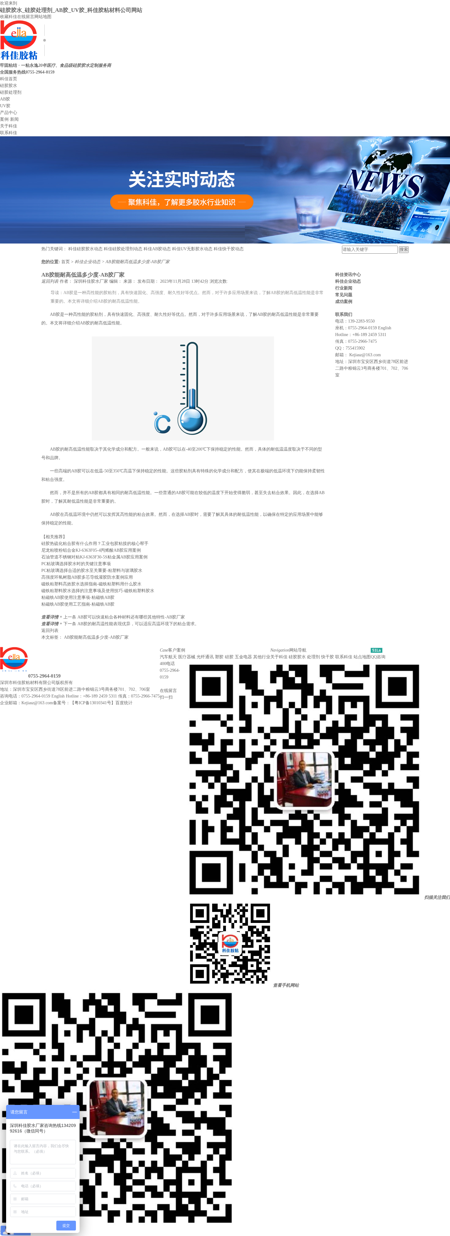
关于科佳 (8, 126)
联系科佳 (8, 132)
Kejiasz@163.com (365, 355)
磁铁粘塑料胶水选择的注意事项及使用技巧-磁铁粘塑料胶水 (97, 590)
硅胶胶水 (8, 85)
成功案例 (343, 301)
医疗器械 (186, 657)
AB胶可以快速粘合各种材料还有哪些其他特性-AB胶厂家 (131, 617)
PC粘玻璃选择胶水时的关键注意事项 (76, 563)
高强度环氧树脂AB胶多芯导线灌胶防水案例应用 (87, 577)
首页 (66, 261)
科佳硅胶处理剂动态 (123, 249)
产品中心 (8, 112)
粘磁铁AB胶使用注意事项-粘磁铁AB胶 (77, 597)
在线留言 (25, 16)
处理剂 (313, 657)
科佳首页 (8, 79)
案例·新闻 (9, 119)
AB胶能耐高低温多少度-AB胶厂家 (138, 261)
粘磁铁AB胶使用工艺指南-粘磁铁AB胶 (77, 604)
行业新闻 (343, 288)
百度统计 (124, 703)
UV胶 (5, 106)
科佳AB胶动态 (157, 249)
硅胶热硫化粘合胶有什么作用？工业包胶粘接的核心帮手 (94, 543)
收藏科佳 (8, 16)
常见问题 (343, 295)
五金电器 (243, 657)
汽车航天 (168, 657)
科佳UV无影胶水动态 (192, 249)
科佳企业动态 (88, 261)
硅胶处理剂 (10, 92)
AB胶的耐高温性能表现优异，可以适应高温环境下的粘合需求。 (138, 624)
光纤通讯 (205, 657)
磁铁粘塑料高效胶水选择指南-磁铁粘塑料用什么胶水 (91, 584)
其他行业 (261, 657)
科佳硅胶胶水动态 (85, 249)
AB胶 (5, 99)
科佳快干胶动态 (229, 249)
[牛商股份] (76, 682)
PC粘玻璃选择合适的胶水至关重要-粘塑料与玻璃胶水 (91, 570)
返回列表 (50, 281)
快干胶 (327, 657)
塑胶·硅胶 (224, 657)
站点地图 (362, 657)
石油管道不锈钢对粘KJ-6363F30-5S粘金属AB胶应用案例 (94, 557)
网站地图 (42, 16)
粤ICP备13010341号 (92, 703)
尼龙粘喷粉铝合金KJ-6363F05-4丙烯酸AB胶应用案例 (91, 550)
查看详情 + (52, 617)
